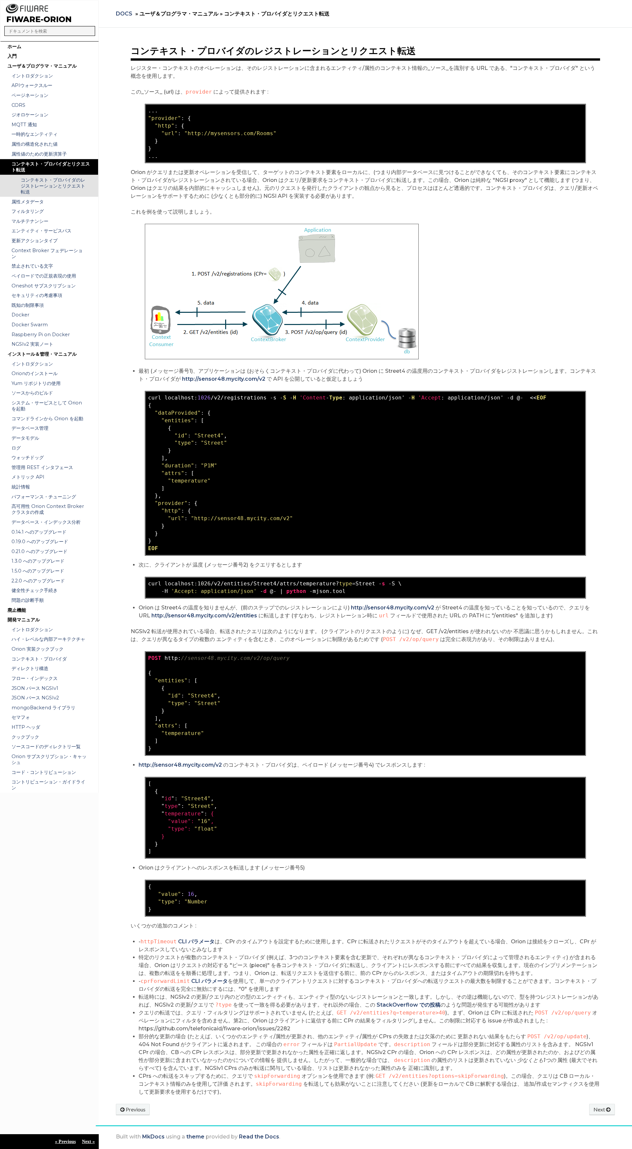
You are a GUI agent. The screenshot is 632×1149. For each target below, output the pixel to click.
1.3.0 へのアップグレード (38, 561)
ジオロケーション (30, 115)
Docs (124, 14)
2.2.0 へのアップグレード (38, 581)
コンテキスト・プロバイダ (39, 659)
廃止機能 (17, 610)
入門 (12, 56)
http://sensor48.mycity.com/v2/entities (204, 615)
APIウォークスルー (32, 85)
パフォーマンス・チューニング (44, 497)
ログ (16, 448)
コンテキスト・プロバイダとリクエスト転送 (51, 167)
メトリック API (28, 477)
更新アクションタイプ (35, 241)
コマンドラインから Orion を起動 (47, 419)
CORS (18, 105)
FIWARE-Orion (39, 19)
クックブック (25, 737)
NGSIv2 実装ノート (32, 344)
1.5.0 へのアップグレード (38, 571)
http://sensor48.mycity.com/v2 (223, 379)
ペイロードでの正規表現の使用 (44, 276)
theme (195, 1137)
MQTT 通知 (24, 125)
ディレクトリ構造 (30, 668)
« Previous (65, 1141)
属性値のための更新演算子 (39, 154)
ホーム (14, 46)
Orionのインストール (35, 373)
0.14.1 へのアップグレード (39, 532)
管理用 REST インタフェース (42, 467)
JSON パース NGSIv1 (35, 688)
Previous (135, 1109)
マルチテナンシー (30, 221)
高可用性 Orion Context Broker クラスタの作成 (48, 509)
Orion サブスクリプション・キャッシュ (49, 759)
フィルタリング (28, 211)
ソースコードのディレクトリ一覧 (46, 747)
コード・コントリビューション (44, 772)
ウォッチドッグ (28, 457)
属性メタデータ (28, 202)
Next (599, 1109)
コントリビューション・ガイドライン (48, 785)
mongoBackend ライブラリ (43, 708)
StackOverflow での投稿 (408, 1005)
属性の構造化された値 (35, 144)
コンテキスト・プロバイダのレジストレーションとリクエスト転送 (53, 186)
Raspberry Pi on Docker (41, 335)
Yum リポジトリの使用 (36, 383)
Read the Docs (259, 1137)
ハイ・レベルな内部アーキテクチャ (48, 639)
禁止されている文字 (32, 266)
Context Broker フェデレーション (47, 253)
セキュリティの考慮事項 (37, 295)
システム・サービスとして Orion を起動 (47, 406)
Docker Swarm (30, 325)
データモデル (25, 438)
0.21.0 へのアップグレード (39, 551)
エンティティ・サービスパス (41, 231)
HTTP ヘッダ (26, 727)
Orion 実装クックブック (38, 649)
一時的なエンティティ (35, 134)
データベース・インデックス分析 (46, 522)
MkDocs (153, 1137)
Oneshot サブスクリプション (44, 286)
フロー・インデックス (35, 678)
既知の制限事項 (28, 305)
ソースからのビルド (32, 393)
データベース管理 (30, 428)
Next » (88, 1141)
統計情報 (21, 487)
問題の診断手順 (28, 600)
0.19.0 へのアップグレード (40, 542)
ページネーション (30, 95)
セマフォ (21, 717)
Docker (20, 315)
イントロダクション (32, 76)
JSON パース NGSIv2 (35, 698)
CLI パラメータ (196, 941)
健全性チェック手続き (35, 590)
